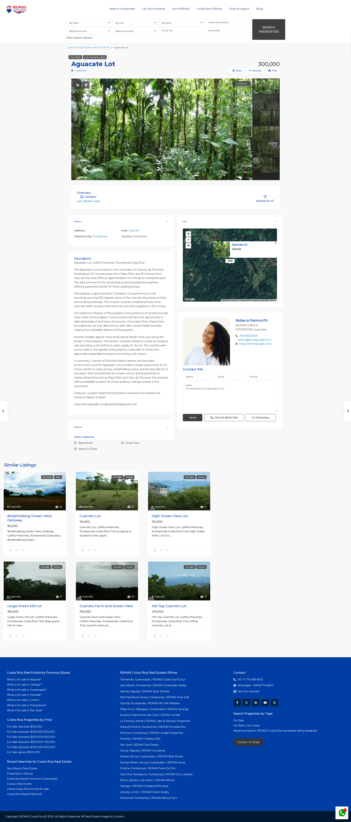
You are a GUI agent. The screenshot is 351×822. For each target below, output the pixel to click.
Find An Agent (239, 8)
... (36, 539)
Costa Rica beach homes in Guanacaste (32, 778)
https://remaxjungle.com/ (255, 343)
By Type (74, 22)
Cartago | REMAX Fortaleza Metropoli (144, 786)
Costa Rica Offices (209, 8)
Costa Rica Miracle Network (24, 794)
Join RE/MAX (181, 8)
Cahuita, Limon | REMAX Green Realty (144, 792)
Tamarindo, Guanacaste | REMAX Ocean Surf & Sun (153, 679)
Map (185, 221)
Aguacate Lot (239, 244)
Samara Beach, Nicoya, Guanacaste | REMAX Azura (152, 762)
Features (78, 427)
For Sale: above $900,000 (24, 752)
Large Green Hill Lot (24, 606)
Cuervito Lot (90, 516)
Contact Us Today (248, 742)
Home (72, 47)
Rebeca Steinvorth (251, 320)
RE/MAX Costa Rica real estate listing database (287, 730)
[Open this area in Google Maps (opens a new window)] (190, 299)
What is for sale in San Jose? (25, 710)
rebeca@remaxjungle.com (254, 339)
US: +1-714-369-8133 (250, 679)
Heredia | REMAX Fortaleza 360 (140, 738)
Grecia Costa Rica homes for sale (28, 789)
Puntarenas (100, 236)
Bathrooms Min (125, 31)
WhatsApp (261, 417)
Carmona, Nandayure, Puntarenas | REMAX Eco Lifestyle (156, 774)
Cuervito (105, 47)
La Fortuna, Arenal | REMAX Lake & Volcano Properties (155, 721)
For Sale (75, 57)
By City (120, 22)
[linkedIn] (256, 702)
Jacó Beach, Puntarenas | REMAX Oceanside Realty (153, 685)
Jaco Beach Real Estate (22, 768)
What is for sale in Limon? (23, 700)
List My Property (153, 8)
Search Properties (122, 8)
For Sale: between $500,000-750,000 (31, 742)
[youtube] (265, 702)
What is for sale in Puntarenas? (26, 705)
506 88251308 (249, 335)
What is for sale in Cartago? (24, 684)
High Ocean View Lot (170, 516)
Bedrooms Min (78, 31)
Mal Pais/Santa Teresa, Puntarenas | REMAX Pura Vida (154, 697)
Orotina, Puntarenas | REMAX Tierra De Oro (148, 768)
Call (225, 417)
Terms (273, 300)
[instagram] (274, 702)
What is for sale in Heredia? (24, 695)
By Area (166, 22)
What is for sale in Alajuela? (24, 679)
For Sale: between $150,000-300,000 (31, 731)
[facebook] (237, 702)
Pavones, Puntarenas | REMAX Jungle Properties (151, 733)
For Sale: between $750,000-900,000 (31, 747)
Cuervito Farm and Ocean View (106, 606)
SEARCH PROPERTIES (269, 29)
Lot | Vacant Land (88, 47)
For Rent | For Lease (246, 725)
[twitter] (246, 702)
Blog (259, 8)
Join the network (248, 691)
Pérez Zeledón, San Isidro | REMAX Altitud (147, 780)
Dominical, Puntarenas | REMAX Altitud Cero (148, 798)
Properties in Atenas (20, 773)
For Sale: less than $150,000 (24, 726)
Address (78, 221)
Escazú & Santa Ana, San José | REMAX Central (150, 715)
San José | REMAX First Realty (139, 744)
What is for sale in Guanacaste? (27, 689)
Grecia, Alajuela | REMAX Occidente (142, 750)
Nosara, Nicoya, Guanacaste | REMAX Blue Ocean (151, 756)
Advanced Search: (245, 730)
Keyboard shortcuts (230, 300)
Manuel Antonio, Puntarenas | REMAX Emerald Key (153, 726)
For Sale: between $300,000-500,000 (31, 737)
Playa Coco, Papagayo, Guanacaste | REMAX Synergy (154, 709)
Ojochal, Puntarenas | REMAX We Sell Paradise (150, 703)
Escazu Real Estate (19, 783)
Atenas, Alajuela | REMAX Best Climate (145, 691)
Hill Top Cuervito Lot (169, 606)
